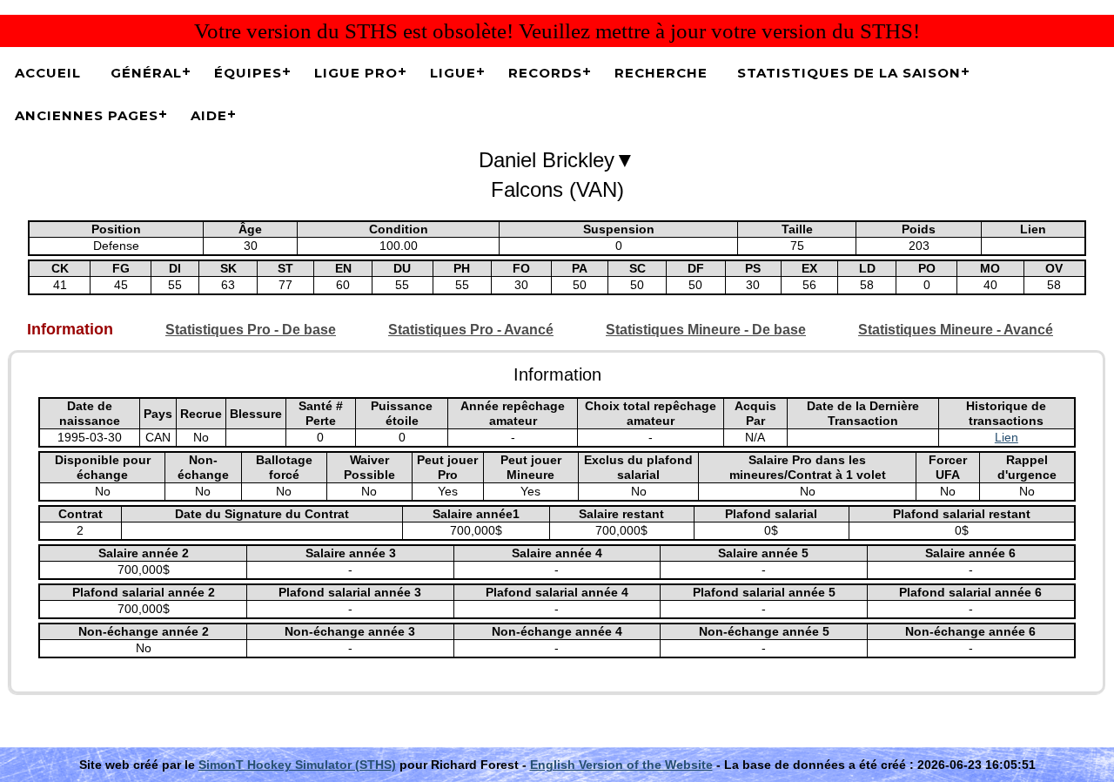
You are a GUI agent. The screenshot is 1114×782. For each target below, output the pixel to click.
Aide (209, 115)
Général (146, 72)
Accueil (48, 72)
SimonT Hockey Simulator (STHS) (297, 765)
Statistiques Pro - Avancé (471, 329)
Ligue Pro (356, 72)
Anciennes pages (86, 115)
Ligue (453, 72)
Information (70, 329)
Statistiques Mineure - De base (706, 329)
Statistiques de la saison (849, 72)
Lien (1006, 437)
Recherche (661, 72)
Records (545, 72)
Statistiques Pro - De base (250, 329)
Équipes (248, 72)
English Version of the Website (621, 765)
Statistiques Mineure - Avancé (955, 329)
